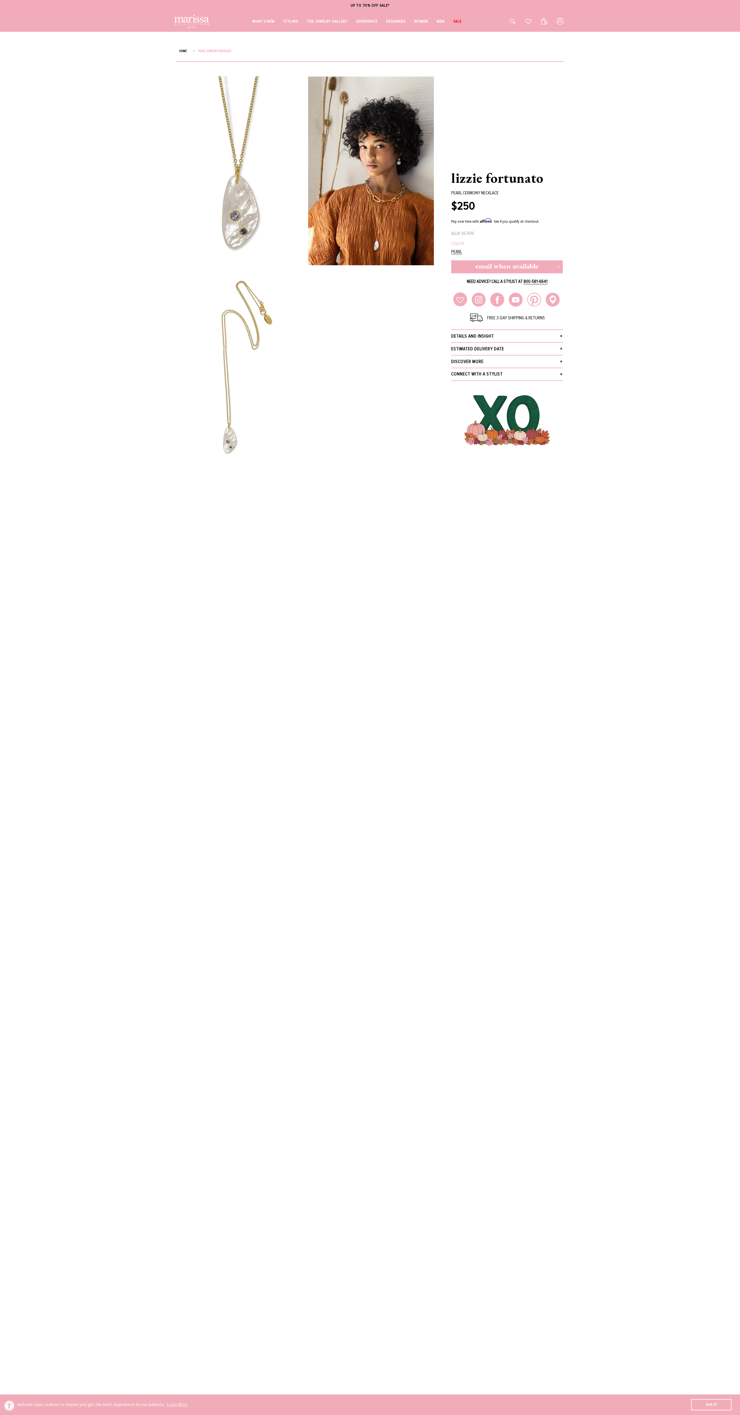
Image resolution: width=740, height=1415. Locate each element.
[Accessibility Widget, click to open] (9, 1405)
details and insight (472, 336)
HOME (183, 51)
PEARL (456, 251)
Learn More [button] (177, 1404)
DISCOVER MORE (467, 361)
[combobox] (506, 21)
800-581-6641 (535, 281)
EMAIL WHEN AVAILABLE (507, 267)
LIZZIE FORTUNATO (497, 178)
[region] (370, 5)
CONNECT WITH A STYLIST (477, 374)
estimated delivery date (477, 349)
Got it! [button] (711, 1404)
